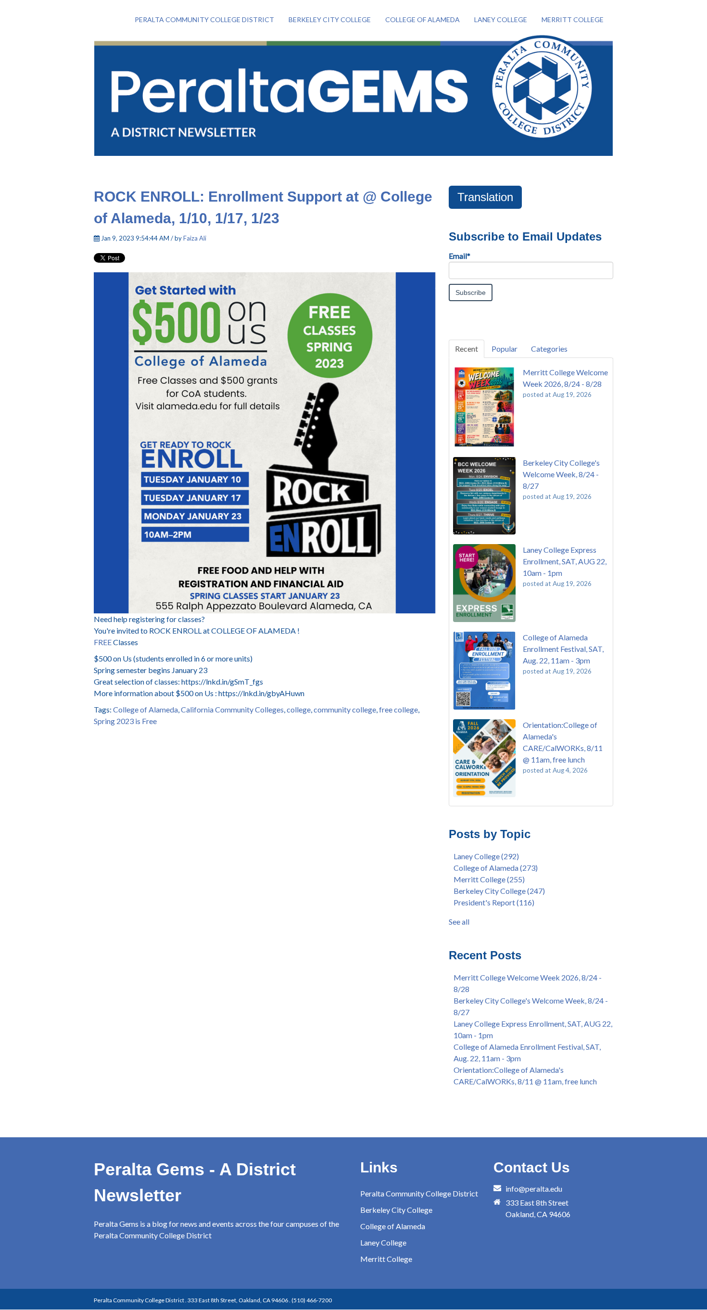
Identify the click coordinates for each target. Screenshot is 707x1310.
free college (398, 709)
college (299, 709)
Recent (466, 348)
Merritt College (489, 879)
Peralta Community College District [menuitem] (204, 19)
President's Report (494, 902)
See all (459, 921)
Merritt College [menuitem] (573, 19)
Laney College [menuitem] (500, 19)
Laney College (486, 856)
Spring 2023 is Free (125, 720)
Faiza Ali (194, 238)
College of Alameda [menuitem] (422, 19)
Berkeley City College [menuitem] (330, 19)
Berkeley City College (499, 890)
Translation (485, 197)
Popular (505, 348)
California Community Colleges (232, 709)
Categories (549, 348)
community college (345, 709)
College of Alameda (145, 709)
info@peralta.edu (533, 1188)
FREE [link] (103, 642)
